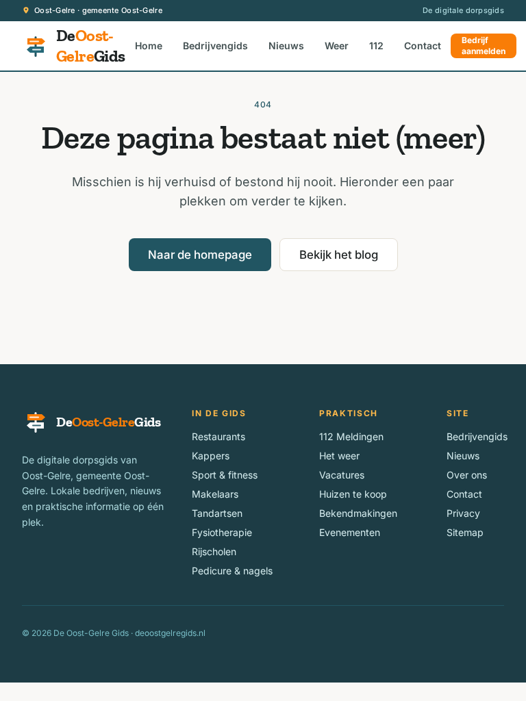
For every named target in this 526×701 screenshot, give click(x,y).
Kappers (210, 455)
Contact (422, 45)
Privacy (463, 513)
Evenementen (349, 532)
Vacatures (341, 475)
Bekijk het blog (338, 255)
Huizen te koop (353, 494)
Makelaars (215, 494)
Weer (337, 45)
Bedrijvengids (215, 45)
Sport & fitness (225, 475)
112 (376, 45)
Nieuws (286, 45)
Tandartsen (217, 513)
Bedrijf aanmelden (483, 45)
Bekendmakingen (358, 513)
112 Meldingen (351, 436)
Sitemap (465, 532)
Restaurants (218, 436)
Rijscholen (214, 551)
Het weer (339, 455)
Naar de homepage (200, 255)
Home (148, 45)
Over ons (467, 475)
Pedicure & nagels (232, 570)
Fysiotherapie (222, 532)
